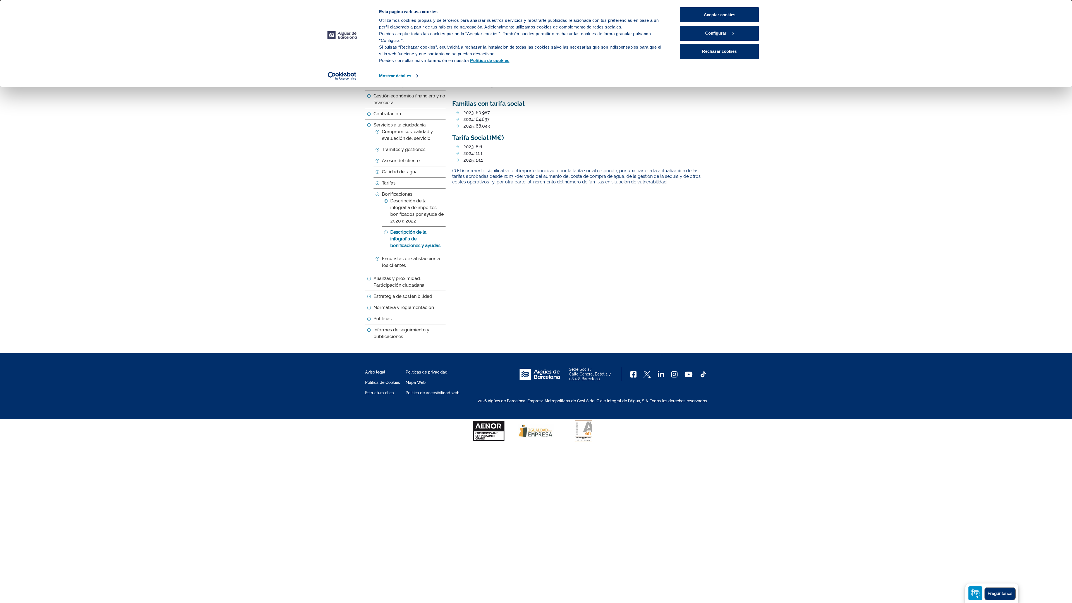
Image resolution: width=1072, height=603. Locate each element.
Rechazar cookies (719, 51)
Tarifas (389, 183)
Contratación (387, 113)
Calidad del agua (400, 171)
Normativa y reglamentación (404, 307)
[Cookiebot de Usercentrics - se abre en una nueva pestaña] (342, 76)
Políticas (383, 318)
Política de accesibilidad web (433, 393)
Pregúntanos (1000, 593)
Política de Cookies (382, 382)
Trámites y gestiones (403, 149)
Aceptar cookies (719, 14)
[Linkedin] (661, 374)
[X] (647, 374)
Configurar (716, 33)
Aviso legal (375, 372)
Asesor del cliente (401, 160)
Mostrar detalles (395, 75)
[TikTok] (703, 374)
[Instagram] (674, 374)
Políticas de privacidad (427, 372)
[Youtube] (689, 374)
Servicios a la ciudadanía (400, 125)
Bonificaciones (397, 194)
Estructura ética (379, 393)
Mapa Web (416, 382)
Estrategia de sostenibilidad (403, 296)
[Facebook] (633, 374)
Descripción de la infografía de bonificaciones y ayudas (415, 238)
